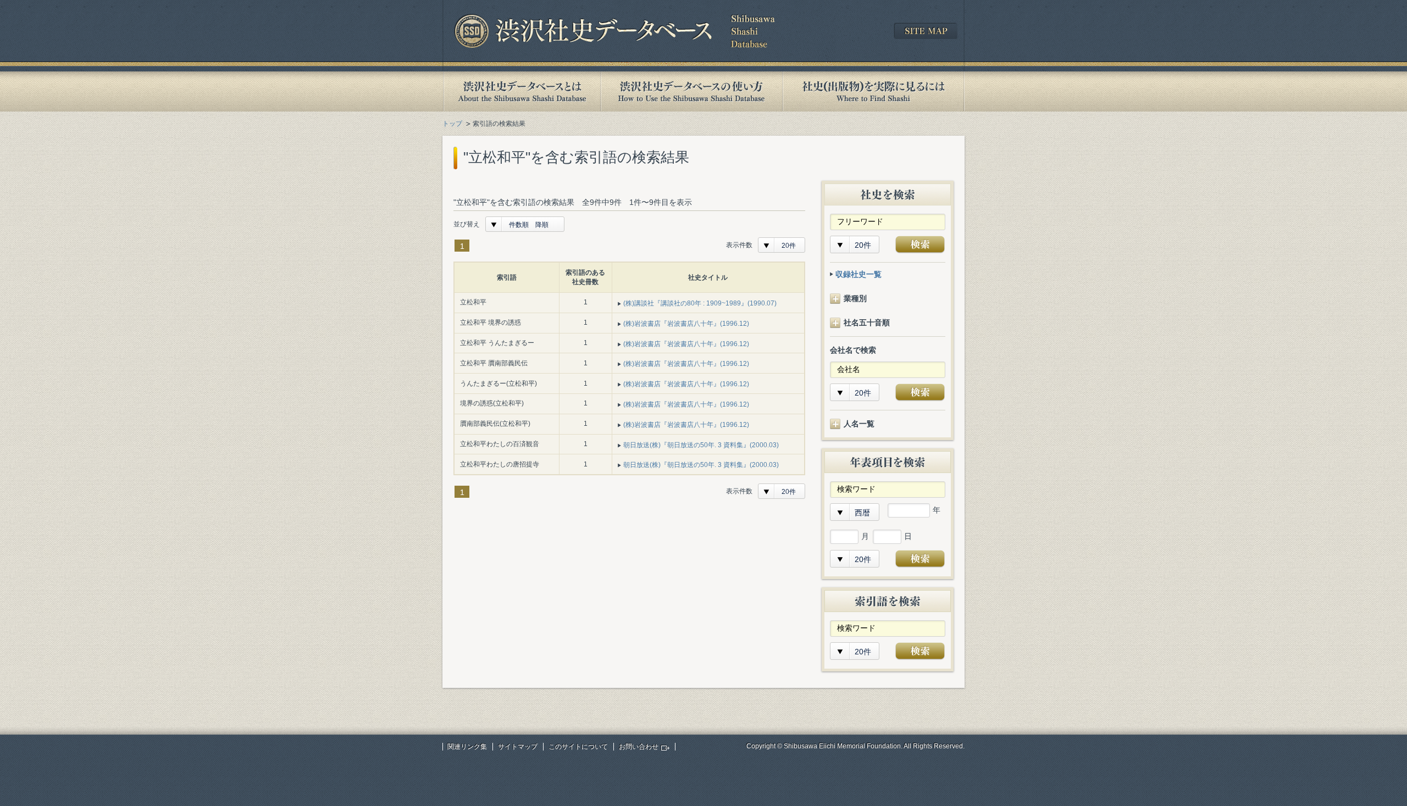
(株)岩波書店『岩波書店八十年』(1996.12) (686, 323)
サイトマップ (518, 747)
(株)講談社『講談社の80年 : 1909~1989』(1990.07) (700, 303)
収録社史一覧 (858, 274)
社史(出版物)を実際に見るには (873, 91)
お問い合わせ (638, 747)
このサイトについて (578, 747)
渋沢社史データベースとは (521, 91)
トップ (452, 123)
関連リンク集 (467, 747)
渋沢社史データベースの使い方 (691, 91)
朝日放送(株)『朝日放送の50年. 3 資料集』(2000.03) (701, 445)
